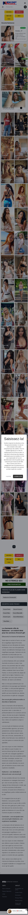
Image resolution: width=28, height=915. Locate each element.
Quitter (9, 476)
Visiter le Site (18, 476)
